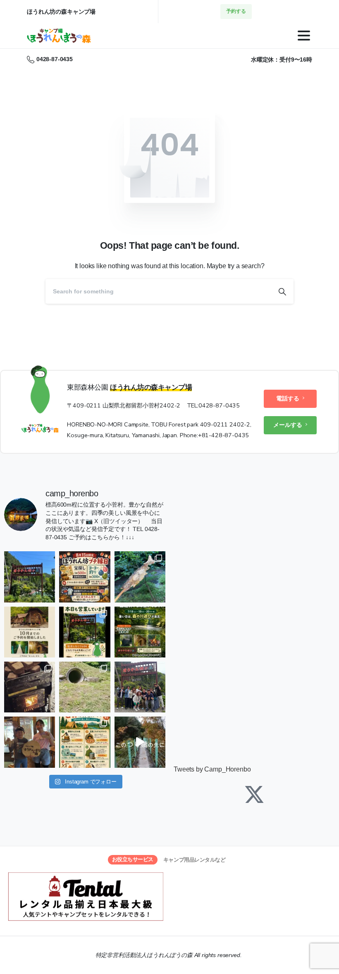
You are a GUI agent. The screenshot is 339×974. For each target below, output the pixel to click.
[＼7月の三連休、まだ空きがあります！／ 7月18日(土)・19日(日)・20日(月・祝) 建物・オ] (140, 632)
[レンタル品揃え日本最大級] (85, 896)
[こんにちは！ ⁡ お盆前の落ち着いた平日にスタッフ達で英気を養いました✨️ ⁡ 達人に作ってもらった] (140, 576)
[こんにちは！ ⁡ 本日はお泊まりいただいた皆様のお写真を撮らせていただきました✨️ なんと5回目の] (140, 687)
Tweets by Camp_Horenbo (212, 769)
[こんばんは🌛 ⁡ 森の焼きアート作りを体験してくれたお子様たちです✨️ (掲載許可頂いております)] (29, 742)
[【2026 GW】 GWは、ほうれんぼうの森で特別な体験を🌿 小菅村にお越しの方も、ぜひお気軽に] (84, 742)
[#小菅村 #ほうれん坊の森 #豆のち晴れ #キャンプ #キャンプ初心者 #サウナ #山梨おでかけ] (140, 742)
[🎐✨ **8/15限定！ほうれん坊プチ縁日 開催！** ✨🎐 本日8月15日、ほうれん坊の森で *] (84, 576)
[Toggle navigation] (304, 36)
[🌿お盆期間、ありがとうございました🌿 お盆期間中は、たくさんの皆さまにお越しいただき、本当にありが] (29, 576)
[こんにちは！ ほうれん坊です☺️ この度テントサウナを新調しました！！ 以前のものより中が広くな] (29, 687)
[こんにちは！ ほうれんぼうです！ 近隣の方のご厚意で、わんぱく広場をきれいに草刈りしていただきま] (84, 687)
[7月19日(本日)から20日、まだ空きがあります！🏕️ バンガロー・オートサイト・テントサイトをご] (84, 632)
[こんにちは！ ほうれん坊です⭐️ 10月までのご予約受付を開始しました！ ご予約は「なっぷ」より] (29, 632)
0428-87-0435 (54, 59)
